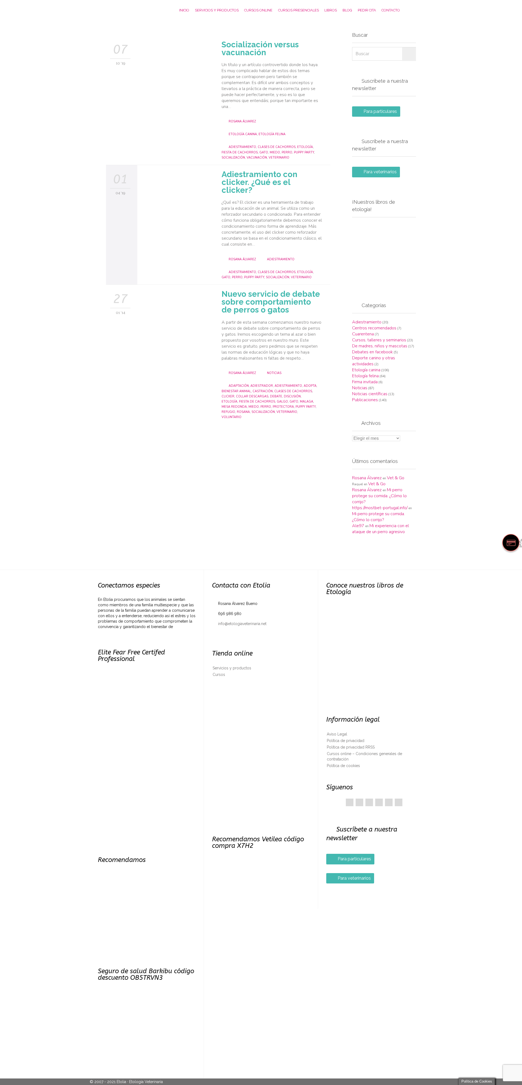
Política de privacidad (345, 740)
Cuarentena (363, 334)
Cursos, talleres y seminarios (379, 340)
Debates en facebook (372, 352)
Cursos (219, 674)
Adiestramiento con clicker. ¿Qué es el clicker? (259, 182)
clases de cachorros (277, 147)
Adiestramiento (280, 259)
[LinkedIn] (379, 802)
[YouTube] (389, 802)
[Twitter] (359, 802)
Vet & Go (395, 478)
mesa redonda (234, 407)
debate (276, 396)
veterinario (279, 158)
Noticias (274, 373)
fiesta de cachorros (240, 152)
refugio (228, 412)
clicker (228, 396)
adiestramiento (242, 147)
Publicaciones (365, 400)
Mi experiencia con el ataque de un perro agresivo (380, 529)
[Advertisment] (384, 253)
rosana (243, 412)
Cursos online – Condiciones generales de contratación (364, 756)
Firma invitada (365, 382)
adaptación (239, 386)
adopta (310, 386)
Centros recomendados (374, 328)
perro (287, 152)
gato (263, 152)
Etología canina (243, 134)
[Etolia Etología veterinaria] (126, 10)
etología (305, 147)
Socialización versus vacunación (260, 48)
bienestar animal (236, 391)
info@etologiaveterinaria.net (239, 624)
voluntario (231, 417)
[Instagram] (398, 802)
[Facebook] (349, 802)
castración (263, 391)
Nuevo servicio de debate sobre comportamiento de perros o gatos (271, 301)
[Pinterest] (369, 802)
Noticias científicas (369, 394)
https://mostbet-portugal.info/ (380, 508)
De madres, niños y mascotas (379, 346)
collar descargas (252, 396)
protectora (283, 407)
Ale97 (358, 526)
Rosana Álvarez (242, 121)
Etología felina (272, 134)
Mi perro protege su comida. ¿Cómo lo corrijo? (379, 496)
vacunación (257, 158)
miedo (275, 152)
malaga (306, 402)
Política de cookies (343, 765)
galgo (282, 402)
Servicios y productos (232, 668)
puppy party (304, 152)
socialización (233, 158)
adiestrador (261, 386)
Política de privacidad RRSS (351, 747)
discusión (292, 396)
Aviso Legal (337, 734)
